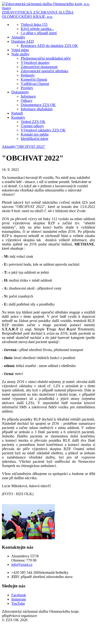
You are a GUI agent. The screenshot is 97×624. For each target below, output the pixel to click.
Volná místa (20, 50)
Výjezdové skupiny (35, 63)
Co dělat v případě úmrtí (39, 33)
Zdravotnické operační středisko (44, 71)
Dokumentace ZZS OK (38, 105)
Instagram (18, 599)
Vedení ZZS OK (33, 122)
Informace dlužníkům (37, 109)
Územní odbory (32, 126)
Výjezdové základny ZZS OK (43, 130)
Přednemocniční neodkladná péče (46, 58)
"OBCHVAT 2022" (30, 147)
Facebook (18, 595)
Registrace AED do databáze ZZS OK (49, 46)
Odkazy (26, 101)
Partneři (17, 113)
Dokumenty (20, 92)
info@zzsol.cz (21, 565)
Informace (28, 96)
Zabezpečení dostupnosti (39, 67)
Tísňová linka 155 (34, 25)
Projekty (27, 88)
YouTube (18, 603)
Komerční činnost (34, 79)
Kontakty (18, 117)
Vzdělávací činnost (35, 84)
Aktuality (18, 37)
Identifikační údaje (34, 139)
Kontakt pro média (34, 134)
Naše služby (20, 54)
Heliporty (28, 75)
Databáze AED (22, 41)
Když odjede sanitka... (37, 29)
